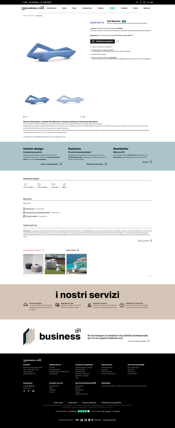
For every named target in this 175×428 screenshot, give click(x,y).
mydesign (29, 386)
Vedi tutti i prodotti (143, 241)
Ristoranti (78, 388)
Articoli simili (71, 250)
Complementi (87, 8)
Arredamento (51, 8)
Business (147, 8)
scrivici (148, 59)
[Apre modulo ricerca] (137, 2)
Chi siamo (52, 368)
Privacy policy (58, 402)
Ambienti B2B (79, 386)
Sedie (64, 8)
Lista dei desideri (132, 374)
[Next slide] (82, 117)
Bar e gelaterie (79, 390)
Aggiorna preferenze (89, 402)
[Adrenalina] (97, 22)
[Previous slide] (25, 276)
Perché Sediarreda (54, 370)
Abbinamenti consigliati (32, 250)
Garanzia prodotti (80, 370)
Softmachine (30, 209)
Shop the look (27, 388)
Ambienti (124, 8)
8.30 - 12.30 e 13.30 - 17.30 (30, 370)
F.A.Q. (77, 378)
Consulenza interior (106, 368)
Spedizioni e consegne (81, 376)
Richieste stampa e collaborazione (59, 372)
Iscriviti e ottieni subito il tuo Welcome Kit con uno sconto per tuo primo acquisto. (124, 386)
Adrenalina (113, 57)
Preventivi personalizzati (108, 374)
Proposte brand (53, 374)
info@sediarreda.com (97, 405)
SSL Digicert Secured (109, 420)
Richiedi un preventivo (104, 41)
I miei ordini (131, 370)
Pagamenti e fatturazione (82, 374)
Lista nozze (104, 370)
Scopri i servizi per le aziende (137, 341)
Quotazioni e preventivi (81, 394)
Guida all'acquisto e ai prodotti (84, 368)
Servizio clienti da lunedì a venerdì (33, 368)
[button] (38, 99)
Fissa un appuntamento (49, 164)
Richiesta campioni (106, 372)
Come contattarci (28, 372)
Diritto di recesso (80, 372)
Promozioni (52, 390)
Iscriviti (145, 162)
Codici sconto (131, 372)
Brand (136, 8)
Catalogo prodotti (54, 386)
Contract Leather (31, 216)
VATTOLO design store (29, 374)
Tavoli (74, 8)
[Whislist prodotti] (141, 2)
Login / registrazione (133, 368)
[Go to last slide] (25, 117)
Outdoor (101, 8)
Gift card (51, 392)
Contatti (26, 364)
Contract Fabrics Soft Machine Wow (38, 212)
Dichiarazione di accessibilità (111, 402)
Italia (26, 2)
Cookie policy (72, 402)
